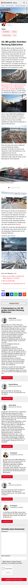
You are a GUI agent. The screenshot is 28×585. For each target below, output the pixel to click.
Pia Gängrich (13, 453)
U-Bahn (14, 31)
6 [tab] (19, 187)
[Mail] (24, 294)
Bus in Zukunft (10, 6)
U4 (14, 35)
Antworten (7, 377)
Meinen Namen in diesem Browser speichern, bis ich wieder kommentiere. (11, 562)
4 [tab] (15, 187)
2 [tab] (10, 187)
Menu (26, 2)
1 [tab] (8, 187)
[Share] (3, 294)
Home (3, 6)
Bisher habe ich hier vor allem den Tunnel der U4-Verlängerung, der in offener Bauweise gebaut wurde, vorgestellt (13, 87)
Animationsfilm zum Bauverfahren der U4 (14, 283)
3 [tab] (12, 187)
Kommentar (4, 531)
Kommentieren (14, 303)
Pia (9, 24)
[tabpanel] (14, 172)
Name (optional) (5, 555)
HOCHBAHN (9, 2)
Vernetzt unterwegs (20, 6)
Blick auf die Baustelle (9, 281)
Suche (24, 2)
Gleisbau (18, 224)
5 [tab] (17, 187)
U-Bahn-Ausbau (6, 35)
